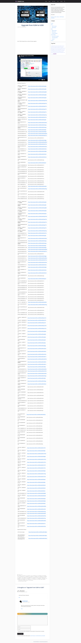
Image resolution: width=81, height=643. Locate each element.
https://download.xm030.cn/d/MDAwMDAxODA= (37, 354)
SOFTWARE (38, 579)
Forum (52, 40)
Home (46, 1)
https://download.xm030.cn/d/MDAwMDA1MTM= (36, 453)
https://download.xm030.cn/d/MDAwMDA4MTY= (37, 356)
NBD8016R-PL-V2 (30, 579)
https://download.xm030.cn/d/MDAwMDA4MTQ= (36, 515)
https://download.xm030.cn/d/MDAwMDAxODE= (36, 509)
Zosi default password (59, 49)
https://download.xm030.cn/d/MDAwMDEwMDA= (37, 142)
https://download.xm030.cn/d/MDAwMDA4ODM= (37, 373)
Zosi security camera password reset (58, 51)
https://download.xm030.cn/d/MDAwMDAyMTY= (37, 109)
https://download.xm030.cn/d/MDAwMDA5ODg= (37, 375)
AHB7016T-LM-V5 (29, 575)
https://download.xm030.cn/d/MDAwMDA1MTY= (36, 465)
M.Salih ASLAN (25, 601)
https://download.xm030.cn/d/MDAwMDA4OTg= (36, 518)
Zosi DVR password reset (62, 52)
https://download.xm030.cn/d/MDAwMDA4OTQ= (37, 144)
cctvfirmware (61, 16)
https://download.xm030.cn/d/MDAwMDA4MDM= (37, 133)
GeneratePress (45, 641)
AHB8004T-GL (32, 576)
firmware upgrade (41, 577)
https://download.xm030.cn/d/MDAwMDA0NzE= (36, 488)
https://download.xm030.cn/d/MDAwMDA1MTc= (36, 468)
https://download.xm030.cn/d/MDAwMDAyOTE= (37, 320)
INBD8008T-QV (19, 578)
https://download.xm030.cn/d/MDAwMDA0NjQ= (36, 470)
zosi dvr (63, 49)
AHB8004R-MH (27, 576)
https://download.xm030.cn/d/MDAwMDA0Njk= (36, 482)
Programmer (35, 579)
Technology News (55, 37)
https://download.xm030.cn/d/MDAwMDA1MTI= (36, 447)
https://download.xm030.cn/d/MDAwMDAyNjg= (37, 345)
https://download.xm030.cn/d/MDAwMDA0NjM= (36, 456)
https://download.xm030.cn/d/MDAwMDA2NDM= (36, 506)
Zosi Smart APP (57, 52)
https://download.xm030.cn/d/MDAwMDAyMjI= (37, 119)
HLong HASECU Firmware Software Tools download (25, 580)
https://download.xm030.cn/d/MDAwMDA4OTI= (36, 523)
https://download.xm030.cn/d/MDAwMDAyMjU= (37, 97)
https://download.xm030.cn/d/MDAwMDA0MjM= (36, 493)
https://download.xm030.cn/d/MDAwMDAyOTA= (37, 317)
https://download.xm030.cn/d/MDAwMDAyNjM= (37, 331)
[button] (64, 1)
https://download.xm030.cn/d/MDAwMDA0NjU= (36, 479)
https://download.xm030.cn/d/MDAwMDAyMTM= (37, 100)
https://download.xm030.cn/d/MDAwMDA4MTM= (37, 359)
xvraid (55, 16)
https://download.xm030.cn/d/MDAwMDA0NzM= (36, 495)
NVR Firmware (54, 30)
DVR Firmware (54, 26)
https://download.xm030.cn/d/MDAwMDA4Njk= (38, 532)
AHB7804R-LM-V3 (35, 575)
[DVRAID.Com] (16, 1)
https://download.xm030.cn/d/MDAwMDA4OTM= (37, 371)
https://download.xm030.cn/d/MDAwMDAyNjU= (37, 337)
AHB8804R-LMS (30, 577)
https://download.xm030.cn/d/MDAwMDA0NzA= (36, 485)
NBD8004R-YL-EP (34, 578)
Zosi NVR (53, 51)
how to (45, 577)
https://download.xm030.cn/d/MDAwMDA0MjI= (37, 129)
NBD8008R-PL (40, 578)
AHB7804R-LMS (40, 575)
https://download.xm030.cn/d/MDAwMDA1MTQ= (36, 459)
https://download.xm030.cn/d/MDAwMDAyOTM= (37, 325)
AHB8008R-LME (36, 576)
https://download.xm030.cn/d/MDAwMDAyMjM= (37, 92)
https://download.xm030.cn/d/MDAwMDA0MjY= (36, 503)
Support (53, 39)
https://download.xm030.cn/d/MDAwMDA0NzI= (36, 491)
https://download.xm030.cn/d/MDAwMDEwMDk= (37, 369)
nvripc (58, 16)
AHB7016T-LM (25, 575)
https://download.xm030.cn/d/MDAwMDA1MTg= (36, 473)
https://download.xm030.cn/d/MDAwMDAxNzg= (37, 125)
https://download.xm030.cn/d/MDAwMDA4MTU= (37, 135)
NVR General (54, 31)
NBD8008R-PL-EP (44, 578)
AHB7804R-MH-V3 (22, 576)
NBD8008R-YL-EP (24, 579)
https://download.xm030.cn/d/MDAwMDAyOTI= (37, 322)
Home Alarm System (55, 36)
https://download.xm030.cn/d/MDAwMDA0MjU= (36, 498)
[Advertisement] (32, 35)
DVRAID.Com (20, 1)
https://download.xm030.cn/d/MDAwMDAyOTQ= (37, 328)
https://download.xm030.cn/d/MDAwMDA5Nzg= (37, 381)
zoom (54, 54)
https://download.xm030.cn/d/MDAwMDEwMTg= (37, 188)
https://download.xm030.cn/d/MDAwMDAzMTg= (36, 511)
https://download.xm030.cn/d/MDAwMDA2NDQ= (37, 122)
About (49, 1)
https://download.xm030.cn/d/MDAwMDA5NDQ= (36, 414)
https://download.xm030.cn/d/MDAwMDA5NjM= (37, 151)
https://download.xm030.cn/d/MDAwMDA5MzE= (37, 351)
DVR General (54, 27)
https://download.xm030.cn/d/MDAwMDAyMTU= (37, 106)
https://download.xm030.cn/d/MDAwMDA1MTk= (36, 476)
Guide (19, 574)
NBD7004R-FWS (24, 578)
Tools (58, 1)
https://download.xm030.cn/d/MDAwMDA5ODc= (37, 148)
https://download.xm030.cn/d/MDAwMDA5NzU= (37, 157)
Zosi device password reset (58, 50)
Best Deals (53, 1)
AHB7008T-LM (20, 575)
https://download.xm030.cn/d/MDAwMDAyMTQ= (37, 103)
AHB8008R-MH (41, 576)
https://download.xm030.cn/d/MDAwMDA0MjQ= (36, 501)
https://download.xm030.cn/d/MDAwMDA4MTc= (37, 364)
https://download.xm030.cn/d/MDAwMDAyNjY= (37, 340)
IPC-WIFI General (54, 33)
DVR (51, 24)
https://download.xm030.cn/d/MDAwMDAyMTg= (37, 114)
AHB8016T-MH (25, 577)
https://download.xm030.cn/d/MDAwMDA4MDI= (37, 361)
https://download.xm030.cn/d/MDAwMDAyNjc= (37, 342)
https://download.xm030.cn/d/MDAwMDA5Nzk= (37, 154)
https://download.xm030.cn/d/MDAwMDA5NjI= (37, 378)
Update (41, 579)
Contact (61, 1)
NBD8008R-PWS (19, 579)
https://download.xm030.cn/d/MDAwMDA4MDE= (36, 513)
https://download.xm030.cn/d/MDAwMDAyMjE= (37, 89)
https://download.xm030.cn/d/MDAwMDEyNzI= (37, 162)
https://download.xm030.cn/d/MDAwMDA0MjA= (37, 131)
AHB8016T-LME (20, 577)
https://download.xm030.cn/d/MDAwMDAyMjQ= (37, 94)
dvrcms (52, 16)
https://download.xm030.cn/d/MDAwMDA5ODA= (36, 526)
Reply (19, 597)
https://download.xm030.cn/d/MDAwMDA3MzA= (37, 538)
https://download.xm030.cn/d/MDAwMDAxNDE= (37, 186)
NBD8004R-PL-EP (29, 578)
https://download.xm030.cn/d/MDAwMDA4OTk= (37, 117)
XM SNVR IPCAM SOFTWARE (22, 581)
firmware (37, 577)
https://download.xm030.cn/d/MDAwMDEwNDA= (36, 520)
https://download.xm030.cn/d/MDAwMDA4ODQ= (37, 146)
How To (21, 574)
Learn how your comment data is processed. (37, 635)
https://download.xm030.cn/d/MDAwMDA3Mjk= (37, 535)
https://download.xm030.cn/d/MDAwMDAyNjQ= (37, 334)
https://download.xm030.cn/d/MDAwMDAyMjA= (37, 86)
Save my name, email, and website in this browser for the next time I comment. (31, 631)
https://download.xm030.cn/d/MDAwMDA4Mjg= (37, 140)
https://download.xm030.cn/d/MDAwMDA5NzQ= (37, 384)
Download (34, 577)
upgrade (44, 579)
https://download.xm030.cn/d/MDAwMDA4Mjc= (37, 366)
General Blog (53, 34)
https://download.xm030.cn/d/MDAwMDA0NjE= (36, 450)
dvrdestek (52, 17)
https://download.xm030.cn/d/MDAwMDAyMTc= (37, 112)
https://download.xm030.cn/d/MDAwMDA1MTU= (36, 462)
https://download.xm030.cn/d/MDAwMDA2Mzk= (37, 348)
